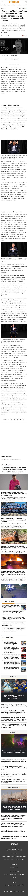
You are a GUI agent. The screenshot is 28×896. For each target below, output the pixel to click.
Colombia (8, 856)
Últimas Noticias (17, 859)
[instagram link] (13, 850)
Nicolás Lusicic (5, 459)
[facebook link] (7, 850)
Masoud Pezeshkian (8, 4)
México (24, 856)
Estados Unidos (19, 856)
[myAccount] (26, 2)
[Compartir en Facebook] (9, 59)
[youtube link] (15, 850)
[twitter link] (10, 850)
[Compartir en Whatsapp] (6, 59)
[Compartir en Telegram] (18, 59)
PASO (23, 4)
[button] (2, 1)
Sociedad (3, 8)
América (4, 856)
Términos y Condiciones (9, 885)
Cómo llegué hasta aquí (15, 459)
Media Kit (14, 877)
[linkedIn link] (21, 850)
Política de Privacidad (19, 885)
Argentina (6, 874)
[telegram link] (18, 850)
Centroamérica (10, 859)
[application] (14, 46)
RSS (23, 859)
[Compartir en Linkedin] (15, 59)
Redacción (12, 867)
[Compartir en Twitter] (12, 59)
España (13, 856)
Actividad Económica (17, 4)
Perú (5, 859)
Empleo (16, 867)
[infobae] (14, 2)
